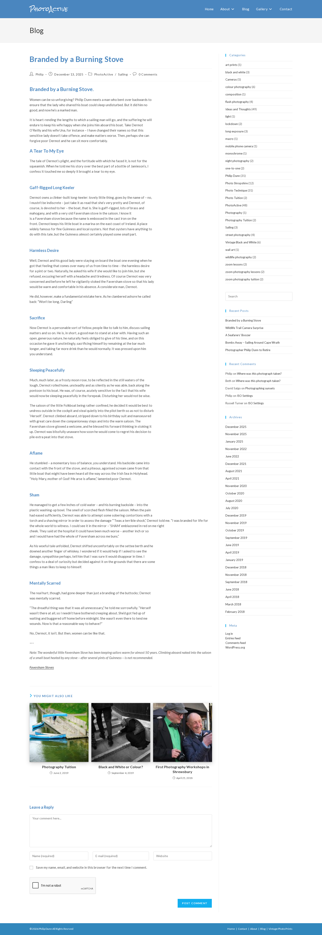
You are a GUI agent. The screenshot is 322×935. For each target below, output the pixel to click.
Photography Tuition (59, 767)
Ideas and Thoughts (238, 109)
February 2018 (235, 611)
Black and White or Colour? (121, 767)
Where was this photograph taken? (259, 373)
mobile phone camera (239, 146)
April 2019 (232, 552)
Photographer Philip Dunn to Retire (247, 350)
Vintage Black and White (241, 242)
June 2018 (232, 589)
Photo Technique (236, 190)
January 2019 (234, 560)
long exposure (234, 131)
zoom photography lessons (242, 272)
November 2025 (236, 434)
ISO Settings (245, 395)
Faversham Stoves (42, 667)
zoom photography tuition (242, 279)
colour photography (238, 87)
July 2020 (231, 508)
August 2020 (233, 501)
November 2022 (236, 449)
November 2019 (236, 523)
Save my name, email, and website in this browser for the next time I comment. (91, 867)
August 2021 (233, 471)
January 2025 (234, 441)
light (228, 116)
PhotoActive (49, 9)
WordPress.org (235, 647)
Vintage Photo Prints (280, 928)
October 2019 (234, 530)
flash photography (237, 102)
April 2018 (232, 597)
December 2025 (235, 427)
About (253, 928)
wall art (230, 249)
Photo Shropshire (236, 183)
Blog (262, 928)
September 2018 (236, 582)
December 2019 (235, 515)
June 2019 (232, 545)
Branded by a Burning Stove (243, 320)
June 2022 (232, 456)
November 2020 (236, 486)
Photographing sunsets (260, 388)
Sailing (123, 74)
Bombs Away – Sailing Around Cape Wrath (252, 342)
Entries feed (233, 638)
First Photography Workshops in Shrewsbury (182, 769)
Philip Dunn (232, 176)
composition (233, 94)
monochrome (233, 153)
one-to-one (232, 168)
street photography (238, 235)
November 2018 (236, 574)
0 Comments (148, 74)
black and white (235, 72)
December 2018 (235, 567)
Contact (242, 928)
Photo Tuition (234, 198)
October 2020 (234, 493)
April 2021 (232, 478)
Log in (229, 633)
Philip (39, 74)
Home (231, 928)
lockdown (231, 124)
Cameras (231, 79)
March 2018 (233, 604)
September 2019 (236, 538)
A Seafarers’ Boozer (238, 335)
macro (229, 139)
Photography (233, 212)
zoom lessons (234, 264)
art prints (231, 65)
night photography (237, 161)
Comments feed (235, 643)
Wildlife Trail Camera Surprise (244, 328)
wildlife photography (238, 257)
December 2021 (235, 464)
